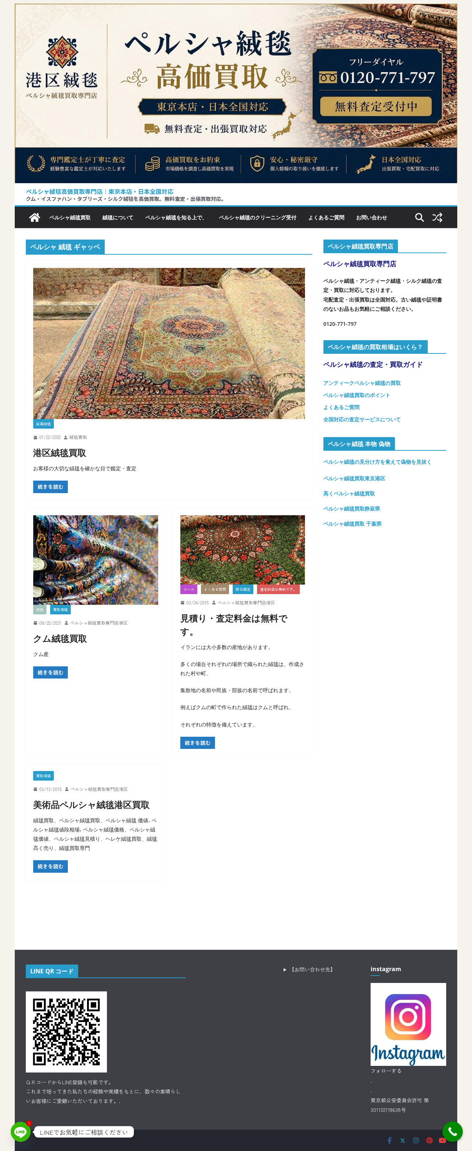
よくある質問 (215, 589)
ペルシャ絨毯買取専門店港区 (99, 623)
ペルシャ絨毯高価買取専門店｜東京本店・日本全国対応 (99, 191)
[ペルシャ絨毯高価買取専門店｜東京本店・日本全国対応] (236, 9)
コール (188, 589)
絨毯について (118, 217)
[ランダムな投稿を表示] (437, 217)
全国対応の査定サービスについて (362, 419)
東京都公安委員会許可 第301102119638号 (400, 1105)
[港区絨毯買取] (169, 343)
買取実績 (60, 609)
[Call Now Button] (452, 1132)
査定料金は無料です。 (278, 589)
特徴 (40, 609)
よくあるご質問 (326, 217)
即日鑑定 (243, 589)
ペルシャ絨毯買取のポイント (357, 394)
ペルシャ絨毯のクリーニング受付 (257, 217)
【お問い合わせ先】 (312, 969)
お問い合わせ (371, 217)
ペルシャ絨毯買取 (70, 217)
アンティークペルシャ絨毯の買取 (362, 382)
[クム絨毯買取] (95, 560)
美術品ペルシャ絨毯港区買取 (91, 804)
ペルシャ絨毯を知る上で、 (176, 217)
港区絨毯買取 (59, 452)
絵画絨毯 (43, 423)
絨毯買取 (78, 437)
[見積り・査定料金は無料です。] (242, 550)
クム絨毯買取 (60, 638)
